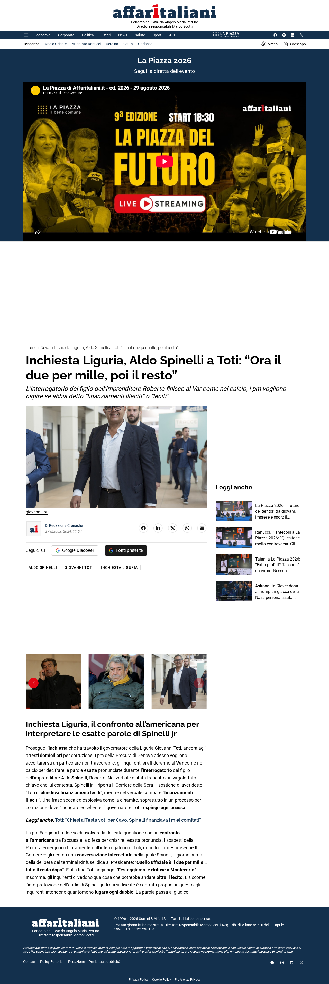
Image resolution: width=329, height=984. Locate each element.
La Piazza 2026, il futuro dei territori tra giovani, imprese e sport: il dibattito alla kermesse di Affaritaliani (277, 511)
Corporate (66, 35)
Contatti (29, 962)
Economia (42, 35)
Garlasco (145, 44)
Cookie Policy (161, 979)
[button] (199, 683)
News (122, 35)
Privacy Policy (138, 979)
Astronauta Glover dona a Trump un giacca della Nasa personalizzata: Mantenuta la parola (277, 591)
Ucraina (112, 44)
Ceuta (128, 44)
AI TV (173, 35)
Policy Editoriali (52, 962)
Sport (157, 35)
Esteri (106, 35)
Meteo (273, 44)
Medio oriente (55, 44)
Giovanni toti (79, 567)
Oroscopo (298, 44)
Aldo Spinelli (43, 567)
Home (31, 347)
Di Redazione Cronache (64, 525)
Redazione (76, 962)
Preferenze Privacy (187, 979)
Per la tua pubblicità (104, 962)
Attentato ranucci (86, 44)
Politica (88, 35)
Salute (140, 35)
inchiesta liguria (119, 567)
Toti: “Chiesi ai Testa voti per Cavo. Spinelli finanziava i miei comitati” (128, 820)
